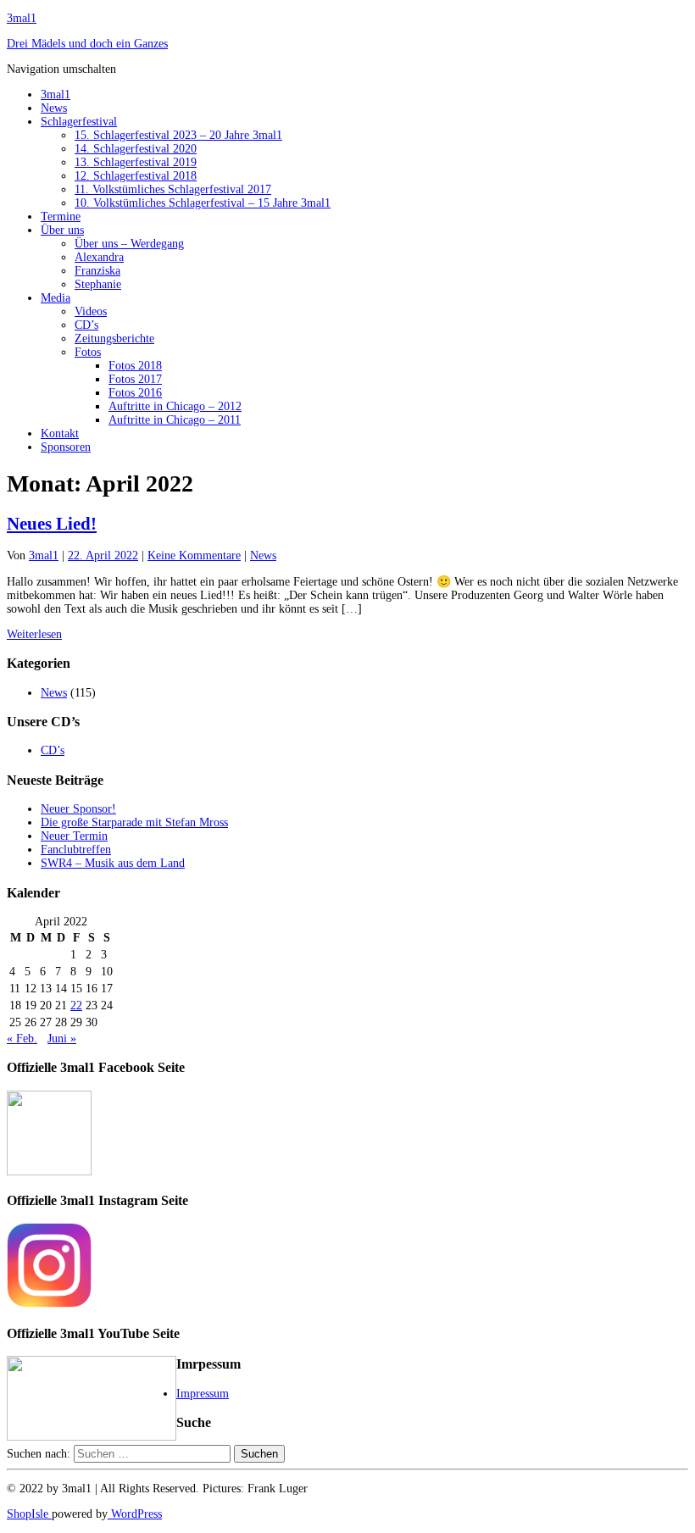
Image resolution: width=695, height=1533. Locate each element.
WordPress (135, 1514)
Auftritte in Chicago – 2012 (175, 406)
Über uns (62, 230)
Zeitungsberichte (114, 338)
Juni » (61, 1038)
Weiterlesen (34, 634)
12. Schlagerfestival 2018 (136, 175)
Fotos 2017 (135, 379)
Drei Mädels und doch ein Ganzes (87, 43)
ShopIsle (29, 1514)
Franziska (97, 270)
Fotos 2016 (135, 392)
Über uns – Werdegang (129, 243)
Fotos (88, 352)
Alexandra (99, 257)
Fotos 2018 (135, 365)
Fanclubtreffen (76, 849)
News (54, 108)
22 (76, 1005)
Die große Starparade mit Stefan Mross (134, 822)
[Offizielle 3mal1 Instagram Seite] (49, 1303)
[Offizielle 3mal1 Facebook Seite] (49, 1171)
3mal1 (21, 18)
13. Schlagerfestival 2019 (136, 162)
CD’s (86, 325)
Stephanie (98, 284)
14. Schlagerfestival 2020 (136, 148)
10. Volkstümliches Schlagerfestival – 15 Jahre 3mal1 (203, 203)
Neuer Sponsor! (78, 809)
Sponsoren (66, 447)
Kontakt (60, 433)
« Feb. (22, 1038)
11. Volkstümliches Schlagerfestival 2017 (173, 189)
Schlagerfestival (79, 121)
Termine (61, 216)
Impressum (202, 1393)
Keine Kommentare (194, 555)
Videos (91, 311)
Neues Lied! (52, 524)
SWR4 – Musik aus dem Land (113, 863)
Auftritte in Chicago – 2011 (174, 420)
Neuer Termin (74, 836)
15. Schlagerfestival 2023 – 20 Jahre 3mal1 (178, 135)
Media (55, 298)
